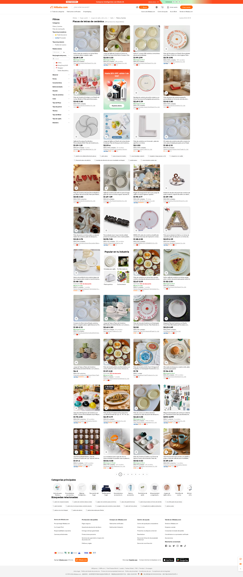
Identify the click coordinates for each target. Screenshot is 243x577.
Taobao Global (129, 568)
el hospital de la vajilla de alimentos (151, 506)
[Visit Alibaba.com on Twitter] (174, 546)
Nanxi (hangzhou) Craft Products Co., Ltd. (145, 375)
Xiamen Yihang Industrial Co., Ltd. (113, 243)
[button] (137, 7)
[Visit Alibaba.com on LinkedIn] (170, 546)
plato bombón (58, 506)
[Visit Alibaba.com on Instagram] (177, 546)
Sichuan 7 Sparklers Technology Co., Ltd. (145, 466)
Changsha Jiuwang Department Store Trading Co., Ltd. (86, 375)
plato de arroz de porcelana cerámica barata (79, 506)
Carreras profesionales (61, 534)
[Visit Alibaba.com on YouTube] (181, 546)
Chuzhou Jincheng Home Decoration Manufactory (86, 243)
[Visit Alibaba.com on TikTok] (185, 546)
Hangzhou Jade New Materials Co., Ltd (84, 149)
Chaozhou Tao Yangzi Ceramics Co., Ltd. (115, 201)
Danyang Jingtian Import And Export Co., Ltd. (146, 107)
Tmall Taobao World (112, 568)
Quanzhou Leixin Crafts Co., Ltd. (142, 149)
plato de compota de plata (62, 502)
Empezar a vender (170, 527)
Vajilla (111, 18)
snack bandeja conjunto (138, 156)
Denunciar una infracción (144, 543)
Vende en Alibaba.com (171, 523)
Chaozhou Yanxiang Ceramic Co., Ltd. (174, 243)
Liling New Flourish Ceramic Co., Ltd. (174, 61)
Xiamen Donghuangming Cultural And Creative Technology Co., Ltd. (86, 333)
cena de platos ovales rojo (150, 160)
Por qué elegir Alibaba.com (62, 523)
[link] (240, 558)
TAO (136, 568)
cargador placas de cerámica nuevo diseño (108, 506)
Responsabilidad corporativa (62, 531)
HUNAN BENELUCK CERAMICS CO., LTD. (145, 243)
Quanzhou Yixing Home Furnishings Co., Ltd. (116, 378)
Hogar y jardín (84, 18)
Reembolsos (141, 534)
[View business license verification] (139, 574)
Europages (149, 568)
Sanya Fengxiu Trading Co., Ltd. (112, 331)
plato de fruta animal (131, 506)
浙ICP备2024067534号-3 (170, 574)
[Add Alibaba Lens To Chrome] (81, 560)
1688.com (102, 568)
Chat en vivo (141, 527)
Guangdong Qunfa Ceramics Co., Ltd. (84, 105)
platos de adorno (77, 510)
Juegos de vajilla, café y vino (99, 18)
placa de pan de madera (119, 156)
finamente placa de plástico (83, 160)
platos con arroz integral (61, 510)
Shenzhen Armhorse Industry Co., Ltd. (114, 421)
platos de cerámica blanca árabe (83, 502)
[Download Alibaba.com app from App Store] (168, 560)
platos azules (170, 506)
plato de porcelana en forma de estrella (151, 502)
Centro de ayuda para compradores (147, 523)
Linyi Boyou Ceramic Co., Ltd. (172, 331)
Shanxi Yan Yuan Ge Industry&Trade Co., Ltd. (146, 331)
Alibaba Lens (63, 560)
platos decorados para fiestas (96, 510)
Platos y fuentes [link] (121, 18)
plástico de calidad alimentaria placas (86, 156)
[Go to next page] (147, 474)
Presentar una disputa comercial (146, 531)
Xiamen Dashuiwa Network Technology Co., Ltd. (86, 289)
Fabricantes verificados (116, 523)
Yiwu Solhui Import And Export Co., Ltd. (84, 63)
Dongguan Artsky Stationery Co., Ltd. (114, 466)
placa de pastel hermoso (128, 502)
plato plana (105, 156)
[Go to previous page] (116, 474)
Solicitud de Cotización (116, 527)
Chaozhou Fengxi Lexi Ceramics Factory (115, 149)
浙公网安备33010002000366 (152, 574)
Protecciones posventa (89, 534)
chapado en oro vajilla (177, 156)
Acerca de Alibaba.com (61, 519)
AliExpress (94, 568)
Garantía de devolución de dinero (91, 527)
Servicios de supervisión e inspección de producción (93, 538)
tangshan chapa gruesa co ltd (158, 156)
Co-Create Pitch (59, 527)
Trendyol (141, 568)
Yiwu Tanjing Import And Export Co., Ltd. (115, 63)
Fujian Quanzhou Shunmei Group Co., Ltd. (175, 201)
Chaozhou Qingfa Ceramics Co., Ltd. (144, 201)
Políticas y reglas (87, 543)
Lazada (122, 568)
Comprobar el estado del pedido (174, 531)
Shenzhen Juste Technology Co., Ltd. (174, 421)
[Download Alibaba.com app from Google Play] (182, 560)
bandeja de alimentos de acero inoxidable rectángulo (110, 160)
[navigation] (60, 246)
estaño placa (133, 160)
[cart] (162, 7)
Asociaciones (169, 538)
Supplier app (133, 560)
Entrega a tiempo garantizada (90, 531)
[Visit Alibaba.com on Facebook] (166, 546)
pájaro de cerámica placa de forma (106, 502)
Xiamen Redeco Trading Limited (82, 465)
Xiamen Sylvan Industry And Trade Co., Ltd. (175, 149)
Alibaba (75, 18)
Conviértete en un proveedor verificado (176, 534)
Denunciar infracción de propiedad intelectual (147, 538)
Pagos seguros (86, 523)
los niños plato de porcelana (174, 502)
